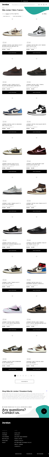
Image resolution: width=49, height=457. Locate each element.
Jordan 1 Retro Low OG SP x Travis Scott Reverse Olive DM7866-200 (10, 164)
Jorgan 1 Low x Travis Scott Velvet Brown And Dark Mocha (11, 85)
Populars (5, 440)
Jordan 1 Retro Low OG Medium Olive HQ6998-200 (11, 362)
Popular (7, 13)
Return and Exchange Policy (23, 442)
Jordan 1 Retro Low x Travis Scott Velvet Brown (35, 85)
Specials (17, 434)
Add (5, 42)
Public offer (18, 438)
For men (4, 434)
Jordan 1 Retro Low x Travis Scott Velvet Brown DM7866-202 (36, 322)
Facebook (29, 453)
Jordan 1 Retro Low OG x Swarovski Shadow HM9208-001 (11, 243)
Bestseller (5, 438)
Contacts (17, 446)
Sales (3, 442)
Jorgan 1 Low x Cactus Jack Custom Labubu (35, 362)
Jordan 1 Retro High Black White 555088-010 (36, 125)
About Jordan (19, 444)
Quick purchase (12, 52)
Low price (12, 13)
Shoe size (17, 432)
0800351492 (18, 453)
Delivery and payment (21, 436)
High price (16, 13)
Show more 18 (24, 381)
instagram (40, 453)
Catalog (4, 432)
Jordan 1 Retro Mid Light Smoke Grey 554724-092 (36, 45)
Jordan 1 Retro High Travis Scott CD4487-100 (36, 204)
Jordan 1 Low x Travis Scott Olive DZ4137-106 (11, 283)
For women (5, 436)
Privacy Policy (19, 440)
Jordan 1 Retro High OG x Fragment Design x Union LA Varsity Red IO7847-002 (34, 283)
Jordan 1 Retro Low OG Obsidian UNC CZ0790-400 (12, 125)
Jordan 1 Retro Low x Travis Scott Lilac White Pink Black (11, 322)
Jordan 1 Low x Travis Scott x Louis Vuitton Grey (11, 204)
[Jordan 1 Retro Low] (10, 16)
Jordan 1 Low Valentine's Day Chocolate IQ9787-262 (35, 164)
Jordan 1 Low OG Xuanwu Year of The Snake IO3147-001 (36, 243)
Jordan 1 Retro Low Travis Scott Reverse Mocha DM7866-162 (12, 45)
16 (31, 375)
